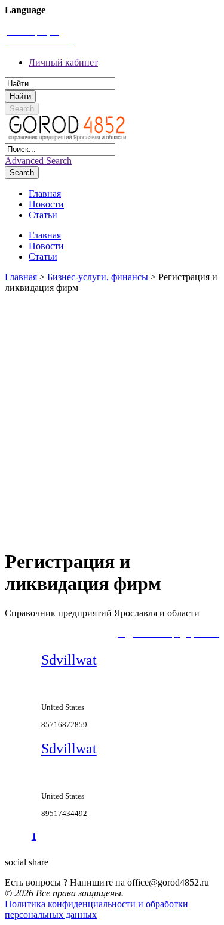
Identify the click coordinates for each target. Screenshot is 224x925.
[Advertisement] (112, 415)
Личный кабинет (63, 62)
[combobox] (60, 83)
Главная (21, 277)
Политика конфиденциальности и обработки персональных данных (96, 909)
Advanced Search (38, 161)
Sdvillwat (69, 660)
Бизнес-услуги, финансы (97, 277)
